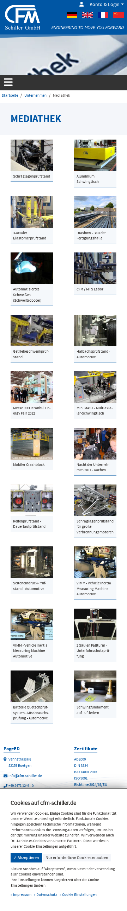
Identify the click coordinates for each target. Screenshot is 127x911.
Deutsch (72, 15)
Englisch (87, 15)
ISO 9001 (80, 778)
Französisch (103, 15)
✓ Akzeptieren (26, 857)
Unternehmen (35, 95)
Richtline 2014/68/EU (90, 784)
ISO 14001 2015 (85, 772)
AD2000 (80, 759)
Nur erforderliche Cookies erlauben (77, 857)
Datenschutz (46, 894)
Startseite (10, 95)
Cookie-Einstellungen (79, 894)
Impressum (22, 894)
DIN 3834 (81, 765)
